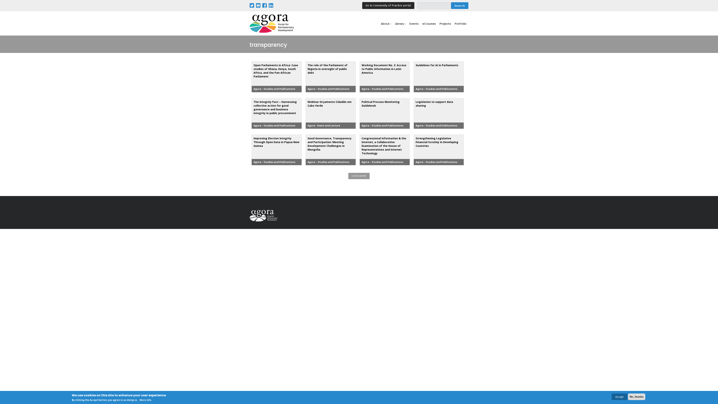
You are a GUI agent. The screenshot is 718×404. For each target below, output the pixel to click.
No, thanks (637, 396)
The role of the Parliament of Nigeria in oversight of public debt (327, 68)
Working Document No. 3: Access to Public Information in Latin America (384, 68)
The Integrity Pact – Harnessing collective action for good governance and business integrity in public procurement (275, 107)
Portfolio (461, 24)
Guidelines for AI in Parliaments (437, 65)
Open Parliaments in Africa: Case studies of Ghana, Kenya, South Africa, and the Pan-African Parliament (276, 70)
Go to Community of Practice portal (388, 5)
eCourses (429, 24)
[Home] (272, 23)
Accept (619, 397)
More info (145, 400)
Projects (445, 24)
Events (414, 24)
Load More (359, 175)
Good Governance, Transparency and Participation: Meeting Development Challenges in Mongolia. (330, 144)
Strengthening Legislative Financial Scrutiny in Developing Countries (437, 142)
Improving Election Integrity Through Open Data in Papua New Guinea (276, 142)
